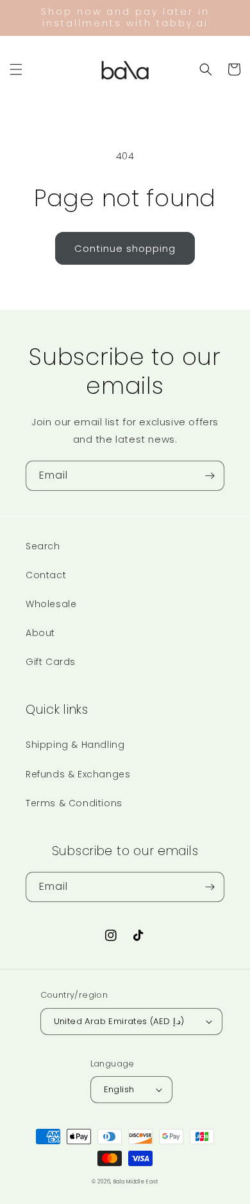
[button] (16, 69)
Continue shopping (125, 248)
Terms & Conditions (74, 803)
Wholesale (51, 604)
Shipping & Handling (75, 744)
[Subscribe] (210, 476)
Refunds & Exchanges (78, 774)
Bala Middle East (135, 1181)
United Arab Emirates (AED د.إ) (119, 1021)
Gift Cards (51, 661)
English (119, 1089)
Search (43, 546)
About (40, 632)
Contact (46, 575)
